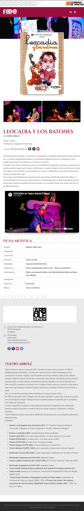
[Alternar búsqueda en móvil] (71, 12)
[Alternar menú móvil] (75, 12)
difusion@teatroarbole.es (17, 340)
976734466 (12, 335)
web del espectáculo (19, 149)
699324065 (12, 338)
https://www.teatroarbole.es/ (18, 343)
